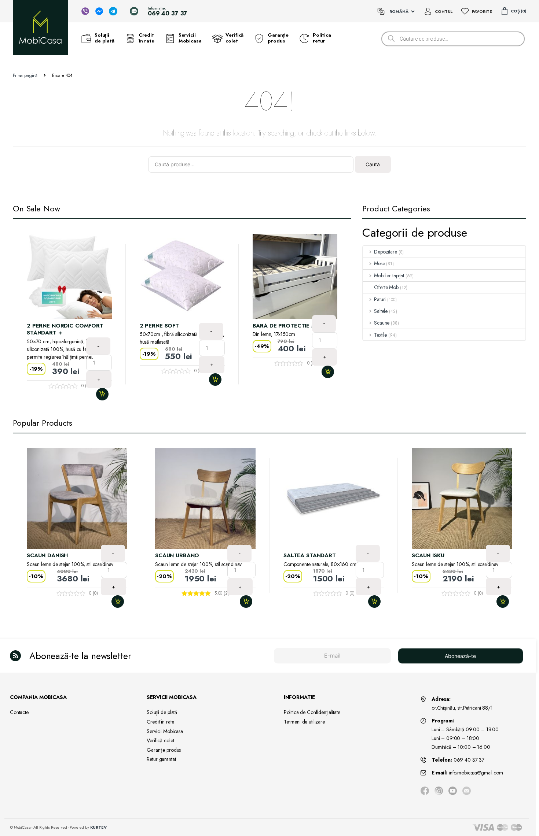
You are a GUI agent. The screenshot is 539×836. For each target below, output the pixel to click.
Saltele (381, 311)
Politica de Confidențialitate (312, 712)
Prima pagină (25, 75)
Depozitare (385, 251)
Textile (380, 335)
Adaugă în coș (105, 394)
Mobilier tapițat (389, 275)
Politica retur (322, 38)
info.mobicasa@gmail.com (476, 772)
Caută (373, 164)
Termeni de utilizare (304, 721)
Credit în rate (146, 38)
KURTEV (98, 827)
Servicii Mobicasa (190, 38)
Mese (379, 263)
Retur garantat (161, 759)
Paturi (380, 299)
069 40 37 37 (469, 759)
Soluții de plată (104, 38)
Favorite (482, 11)
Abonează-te (460, 656)
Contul (444, 11)
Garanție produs (278, 38)
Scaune (381, 322)
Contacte (19, 712)
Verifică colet (234, 38)
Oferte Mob (386, 287)
